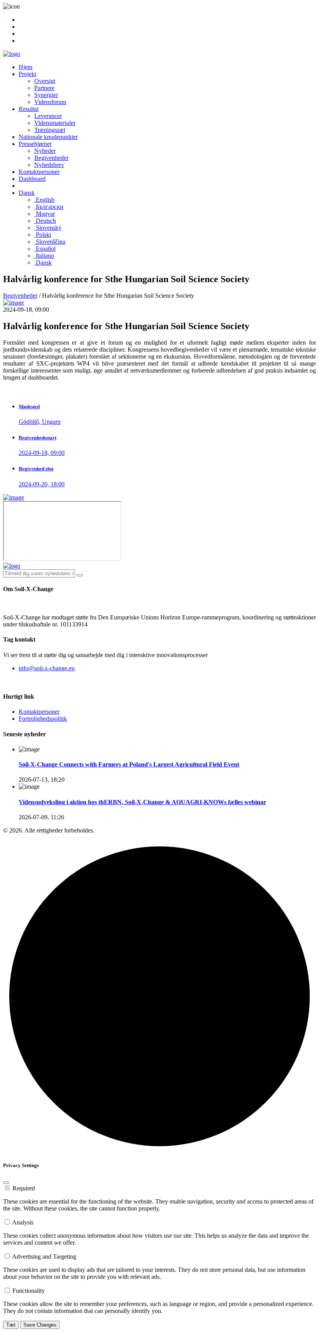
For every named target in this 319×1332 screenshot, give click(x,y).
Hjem (25, 67)
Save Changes (39, 1325)
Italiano (44, 255)
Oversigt (44, 81)
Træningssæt (49, 130)
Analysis (22, 1222)
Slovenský (47, 227)
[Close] (6, 1182)
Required (23, 1188)
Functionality (28, 1290)
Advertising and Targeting (44, 1256)
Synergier (46, 95)
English (44, 199)
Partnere (44, 88)
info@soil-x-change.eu (47, 668)
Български (48, 206)
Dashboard (32, 178)
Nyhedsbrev (49, 164)
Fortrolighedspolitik (43, 718)
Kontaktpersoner (39, 171)
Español (45, 248)
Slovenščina (49, 241)
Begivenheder (51, 157)
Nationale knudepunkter (48, 137)
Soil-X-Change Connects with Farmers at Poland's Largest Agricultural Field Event (129, 764)
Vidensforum (50, 102)
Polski (42, 234)
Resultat (29, 109)
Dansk (27, 192)
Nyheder (45, 150)
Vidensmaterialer (54, 123)
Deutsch (45, 220)
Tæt (11, 1325)
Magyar (44, 213)
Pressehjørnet (35, 143)
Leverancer (48, 116)
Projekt (27, 74)
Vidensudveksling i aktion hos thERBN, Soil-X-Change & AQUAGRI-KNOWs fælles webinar (142, 802)
